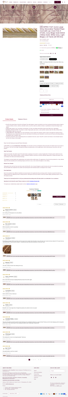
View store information (45, 112)
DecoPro (6, 396)
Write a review (59, 196)
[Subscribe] (64, 371)
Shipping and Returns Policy (45, 94)
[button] (42, 43)
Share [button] (52, 115)
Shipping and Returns (38, 375)
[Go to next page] (41, 359)
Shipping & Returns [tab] (22, 119)
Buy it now (51, 102)
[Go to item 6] (36, 198)
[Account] (64, 2)
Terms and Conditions (38, 372)
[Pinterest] (55, 53)
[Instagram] (53, 53)
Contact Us (36, 377)
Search (35, 370)
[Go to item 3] (36, 195)
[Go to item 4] (39, 195)
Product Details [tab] (9, 119)
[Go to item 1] (29, 195)
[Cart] (62, 2)
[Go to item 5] (32, 198)
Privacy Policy (36, 373)
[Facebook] (51, 53)
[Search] (57, 2)
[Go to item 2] (32, 195)
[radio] (44, 59)
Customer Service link (34, 181)
